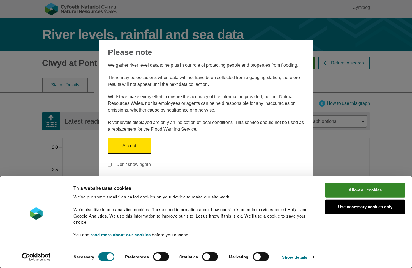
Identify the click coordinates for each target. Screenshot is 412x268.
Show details (294, 257)
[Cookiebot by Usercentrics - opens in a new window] (36, 257)
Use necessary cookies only (365, 206)
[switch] (161, 256)
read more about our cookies (121, 235)
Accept (129, 145)
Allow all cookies (365, 190)
